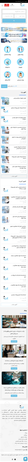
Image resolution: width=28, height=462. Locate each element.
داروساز (20, 67)
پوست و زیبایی (20, 80)
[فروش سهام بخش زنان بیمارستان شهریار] (5, 209)
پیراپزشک (23, 261)
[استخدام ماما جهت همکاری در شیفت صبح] (5, 258)
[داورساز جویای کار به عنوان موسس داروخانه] (5, 120)
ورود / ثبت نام (24, 1)
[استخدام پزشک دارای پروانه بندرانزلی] (5, 110)
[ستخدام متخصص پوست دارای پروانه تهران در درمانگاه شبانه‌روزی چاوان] (5, 239)
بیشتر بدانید (14, 341)
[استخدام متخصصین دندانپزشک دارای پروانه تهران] (5, 130)
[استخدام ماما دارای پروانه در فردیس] (5, 297)
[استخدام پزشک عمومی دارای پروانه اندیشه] (5, 159)
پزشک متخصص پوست (21, 241)
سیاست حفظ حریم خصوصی (21, 441)
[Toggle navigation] (2, 5)
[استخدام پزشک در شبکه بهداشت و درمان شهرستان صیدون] (5, 248)
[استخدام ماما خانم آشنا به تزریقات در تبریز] (5, 278)
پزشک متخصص (7, 54)
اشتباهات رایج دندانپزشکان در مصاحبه (14, 360)
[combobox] (20, 16)
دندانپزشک (7, 67)
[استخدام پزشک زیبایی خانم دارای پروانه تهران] (5, 219)
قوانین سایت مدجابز (23, 439)
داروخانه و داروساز (22, 123)
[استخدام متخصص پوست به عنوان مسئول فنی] (5, 140)
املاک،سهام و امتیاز (21, 212)
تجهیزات (23, 103)
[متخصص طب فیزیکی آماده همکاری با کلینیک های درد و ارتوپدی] (5, 200)
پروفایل (25, 435)
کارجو (24, 202)
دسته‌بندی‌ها (12, 5)
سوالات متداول (24, 437)
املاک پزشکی (7, 80)
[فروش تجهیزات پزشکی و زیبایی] (5, 101)
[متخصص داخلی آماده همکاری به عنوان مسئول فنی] (5, 229)
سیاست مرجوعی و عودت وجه (21, 443)
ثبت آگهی (6, 5)
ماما (24, 281)
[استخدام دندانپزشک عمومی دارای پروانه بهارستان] (5, 169)
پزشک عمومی (20, 54)
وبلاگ (26, 433)
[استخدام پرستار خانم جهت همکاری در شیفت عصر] (5, 288)
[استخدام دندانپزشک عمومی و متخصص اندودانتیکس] (5, 149)
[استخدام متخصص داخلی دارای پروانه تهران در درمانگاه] (5, 190)
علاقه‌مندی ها (18, 1)
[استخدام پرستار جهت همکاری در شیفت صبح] (5, 268)
